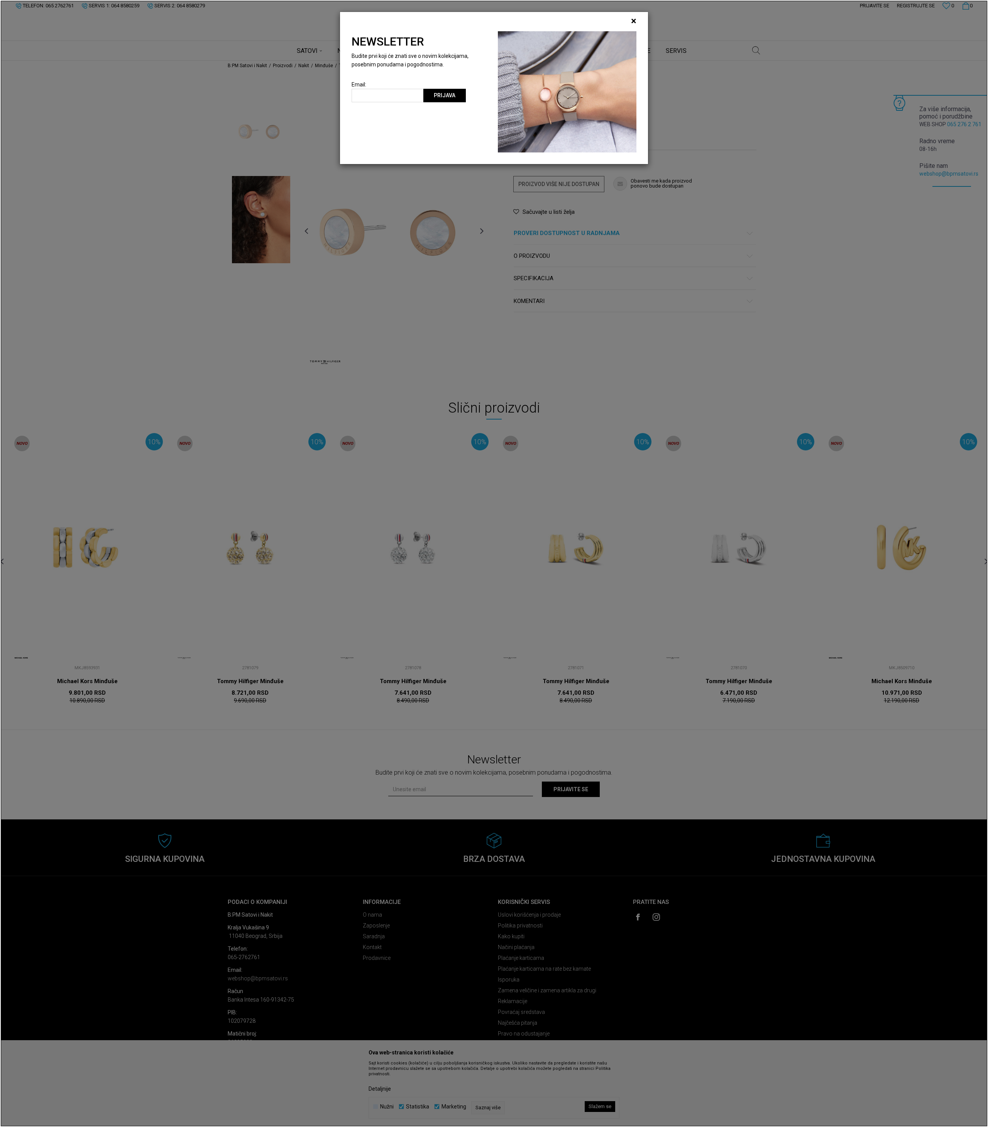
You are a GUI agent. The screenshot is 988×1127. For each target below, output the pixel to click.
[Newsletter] (567, 91)
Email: (359, 85)
